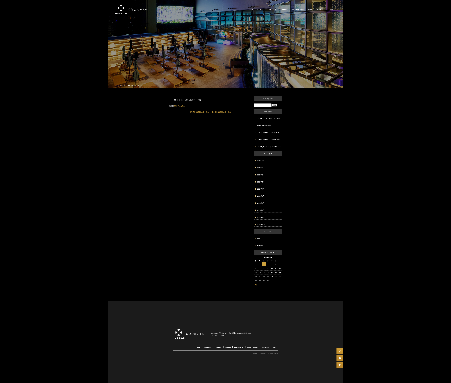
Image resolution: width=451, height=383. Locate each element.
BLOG (274, 347)
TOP (251, 9)
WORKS (285, 9)
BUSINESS (261, 9)
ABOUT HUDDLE (315, 9)
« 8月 (255, 285)
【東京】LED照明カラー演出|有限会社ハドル (127, 85)
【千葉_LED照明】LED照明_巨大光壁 (269, 139)
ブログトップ (268, 99)
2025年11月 (261, 224)
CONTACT (331, 9)
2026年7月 (260, 168)
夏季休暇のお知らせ (264, 125)
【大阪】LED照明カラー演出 (222, 112)
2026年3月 (260, 196)
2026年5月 (260, 182)
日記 (258, 238)
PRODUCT (273, 9)
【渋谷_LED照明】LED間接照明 (268, 132)
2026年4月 (260, 189)
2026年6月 (260, 175)
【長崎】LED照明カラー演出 (198, 112)
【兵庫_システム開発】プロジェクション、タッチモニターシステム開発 (269, 118)
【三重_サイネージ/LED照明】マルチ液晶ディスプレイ (269, 146)
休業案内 (260, 245)
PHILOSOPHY (298, 9)
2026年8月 (260, 161)
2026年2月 (260, 203)
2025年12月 (261, 217)
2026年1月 (260, 210)
